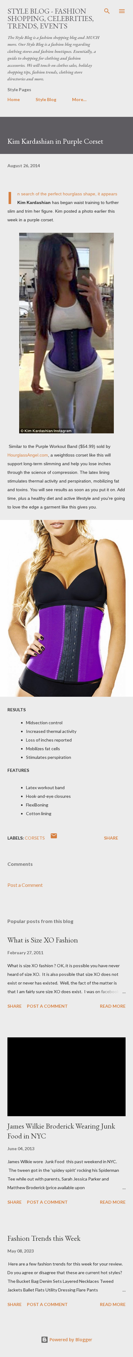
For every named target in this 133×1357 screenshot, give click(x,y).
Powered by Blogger (70, 1339)
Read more (113, 1006)
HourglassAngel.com (27, 455)
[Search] (107, 11)
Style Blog (46, 99)
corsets (35, 837)
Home (13, 99)
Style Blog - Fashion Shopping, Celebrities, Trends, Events (50, 18)
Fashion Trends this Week (43, 1238)
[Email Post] (54, 837)
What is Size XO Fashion (42, 940)
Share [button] (111, 837)
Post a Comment (25, 885)
